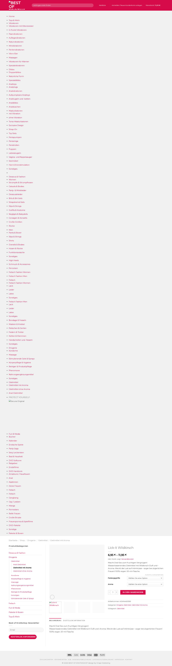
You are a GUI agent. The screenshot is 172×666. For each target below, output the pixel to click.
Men (11, 230)
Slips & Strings (15, 206)
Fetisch (12, 280)
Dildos (11, 69)
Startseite (13, 540)
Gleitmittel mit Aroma (18, 385)
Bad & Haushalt (16, 456)
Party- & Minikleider (17, 190)
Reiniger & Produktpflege (20, 366)
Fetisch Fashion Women (19, 272)
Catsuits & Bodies (16, 186)
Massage (13, 355)
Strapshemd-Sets (16, 202)
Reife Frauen (14, 513)
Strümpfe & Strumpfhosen (21, 182)
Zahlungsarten (46, 659)
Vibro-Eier (13, 53)
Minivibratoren (15, 46)
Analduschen (14, 107)
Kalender (13, 441)
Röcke (12, 226)
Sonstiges (13, 169)
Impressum (119, 659)
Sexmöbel (13, 161)
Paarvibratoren (15, 34)
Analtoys (12, 84)
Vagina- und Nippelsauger (20, 157)
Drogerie (13, 348)
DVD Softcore (15, 460)
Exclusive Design (16, 125)
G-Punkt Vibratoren (18, 30)
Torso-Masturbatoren (18, 121)
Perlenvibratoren (16, 50)
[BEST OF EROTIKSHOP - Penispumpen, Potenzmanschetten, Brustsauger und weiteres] (18, 5)
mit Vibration (14, 113)
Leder (11, 290)
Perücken (13, 268)
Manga (12, 506)
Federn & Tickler (16, 332)
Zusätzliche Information (74, 620)
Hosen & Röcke (16, 248)
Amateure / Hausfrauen (19, 474)
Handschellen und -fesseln (21, 340)
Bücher (12, 437)
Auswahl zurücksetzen (154, 575)
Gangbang (13, 498)
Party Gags (13, 448)
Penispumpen (15, 137)
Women (12, 179)
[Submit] (91, 5)
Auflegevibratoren (17, 38)
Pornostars (14, 509)
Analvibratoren (15, 91)
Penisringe (13, 141)
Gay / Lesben (14, 502)
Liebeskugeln (15, 153)
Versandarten (60, 659)
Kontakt (128, 659)
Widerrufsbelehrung (81, 659)
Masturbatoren (15, 111)
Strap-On (13, 129)
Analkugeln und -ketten (19, 99)
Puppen (12, 149)
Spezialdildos (14, 80)
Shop (22, 540)
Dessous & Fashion (17, 177)
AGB (69, 659)
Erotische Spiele (16, 445)
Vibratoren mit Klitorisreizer (21, 26)
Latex (11, 294)
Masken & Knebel (17, 324)
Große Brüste (15, 517)
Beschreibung (55, 620)
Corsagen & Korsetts (18, 218)
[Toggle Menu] (11, 13)
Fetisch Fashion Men (18, 276)
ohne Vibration (15, 117)
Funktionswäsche (17, 252)
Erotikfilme (14, 467)
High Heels (14, 260)
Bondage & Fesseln (17, 320)
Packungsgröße (114, 578)
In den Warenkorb (133, 592)
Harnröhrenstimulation (19, 165)
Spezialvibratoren (17, 65)
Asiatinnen (13, 482)
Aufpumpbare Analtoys (19, 95)
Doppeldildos (15, 72)
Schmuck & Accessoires (19, 264)
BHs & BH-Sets (15, 198)
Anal (11, 478)
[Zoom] (52, 597)
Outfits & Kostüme (17, 210)
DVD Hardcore (15, 471)
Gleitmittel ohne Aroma (19, 389)
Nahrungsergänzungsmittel (21, 374)
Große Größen (15, 222)
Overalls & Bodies (16, 244)
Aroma (110, 584)
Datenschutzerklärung (103, 659)
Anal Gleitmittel (16, 393)
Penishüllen (14, 145)
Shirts (11, 240)
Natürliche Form (16, 76)
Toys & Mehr (14, 20)
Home (12, 16)
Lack (11, 286)
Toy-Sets (12, 133)
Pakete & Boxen (16, 533)
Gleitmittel (13, 382)
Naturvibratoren (16, 42)
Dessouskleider (16, 194)
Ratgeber (13, 463)
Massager (13, 57)
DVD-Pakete (14, 525)
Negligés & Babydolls (18, 214)
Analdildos (13, 103)
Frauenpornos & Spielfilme (21, 521)
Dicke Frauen (15, 486)
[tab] (55, 620)
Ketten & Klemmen (17, 336)
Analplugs (13, 87)
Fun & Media (14, 434)
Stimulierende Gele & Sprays (21, 359)
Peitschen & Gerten (17, 328)
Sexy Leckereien (16, 452)
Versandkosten (127, 559)
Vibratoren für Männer (19, 61)
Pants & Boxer (15, 233)
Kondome (13, 351)
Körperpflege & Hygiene (20, 362)
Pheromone (14, 370)
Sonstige (12, 529)
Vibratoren (13, 23)
